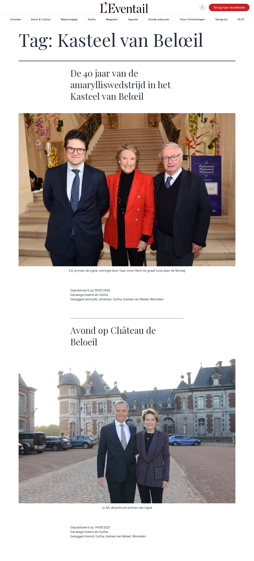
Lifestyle (15, 19)
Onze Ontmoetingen (192, 19)
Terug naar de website (229, 7)
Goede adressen (158, 19)
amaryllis (91, 299)
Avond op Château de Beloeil (113, 336)
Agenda (133, 19)
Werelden (157, 299)
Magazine (112, 19)
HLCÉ (241, 19)
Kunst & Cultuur (41, 19)
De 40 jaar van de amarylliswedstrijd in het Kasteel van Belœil (120, 84)
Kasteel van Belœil (136, 299)
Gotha (92, 19)
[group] (202, 7)
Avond (89, 536)
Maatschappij (69, 19)
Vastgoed (221, 19)
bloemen (105, 299)
